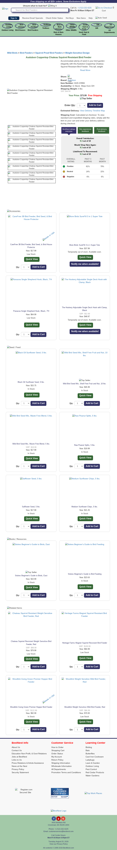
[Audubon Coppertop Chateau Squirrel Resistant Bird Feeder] (32, 127)
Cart (104, 10)
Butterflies (90, 753)
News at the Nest (19, 766)
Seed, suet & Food (84, 33)
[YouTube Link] (58, 818)
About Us (16, 747)
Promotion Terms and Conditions (66, 772)
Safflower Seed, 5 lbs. (31, 507)
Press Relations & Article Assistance (28, 763)
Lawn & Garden (93, 763)
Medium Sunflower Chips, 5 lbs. (84, 507)
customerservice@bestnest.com (61, 831)
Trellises (45, 28)
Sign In (14, 18)
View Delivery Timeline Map (92, 110)
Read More (85, 70)
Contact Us (17, 750)
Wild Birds (12, 53)
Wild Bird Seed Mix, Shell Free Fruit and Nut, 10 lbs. (84, 384)
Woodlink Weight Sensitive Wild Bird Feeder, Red (84, 707)
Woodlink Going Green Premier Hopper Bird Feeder (31, 707)
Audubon (72, 80)
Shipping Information (60, 763)
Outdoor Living (7, 30)
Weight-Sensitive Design (77, 53)
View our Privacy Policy (59, 844)
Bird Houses (20, 30)
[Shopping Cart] (104, 7)
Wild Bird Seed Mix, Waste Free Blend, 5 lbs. (31, 444)
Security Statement (20, 772)
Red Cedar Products (95, 772)
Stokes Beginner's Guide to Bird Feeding (84, 574)
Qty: (18, 267)
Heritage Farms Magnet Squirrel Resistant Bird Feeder (84, 643)
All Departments (109, 31)
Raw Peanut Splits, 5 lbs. (84, 445)
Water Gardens (92, 775)
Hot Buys (70, 18)
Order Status (57, 753)
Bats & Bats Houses (58, 33)
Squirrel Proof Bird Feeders (49, 53)
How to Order (57, 747)
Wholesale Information (61, 766)
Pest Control (91, 769)
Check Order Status (54, 18)
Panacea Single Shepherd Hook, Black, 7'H (31, 311)
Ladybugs (90, 760)
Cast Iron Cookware (95, 757)
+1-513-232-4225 (84, 8)
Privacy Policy (18, 769)
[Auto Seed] (101, 18)
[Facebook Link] (54, 818)
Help (91, 18)
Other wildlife (71, 30)
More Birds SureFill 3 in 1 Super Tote (84, 245)
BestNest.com (68, 848)
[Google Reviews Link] (63, 818)
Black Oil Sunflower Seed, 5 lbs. (31, 382)
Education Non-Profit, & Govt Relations (29, 753)
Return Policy (57, 760)
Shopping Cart (57, 750)
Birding (89, 747)
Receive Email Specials (32, 18)
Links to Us (17, 760)
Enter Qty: (70, 105)
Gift (96, 28)
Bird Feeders (33, 30)
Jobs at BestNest (19, 757)
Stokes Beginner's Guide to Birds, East (31, 575)
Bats (88, 750)
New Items (81, 18)
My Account (56, 757)
